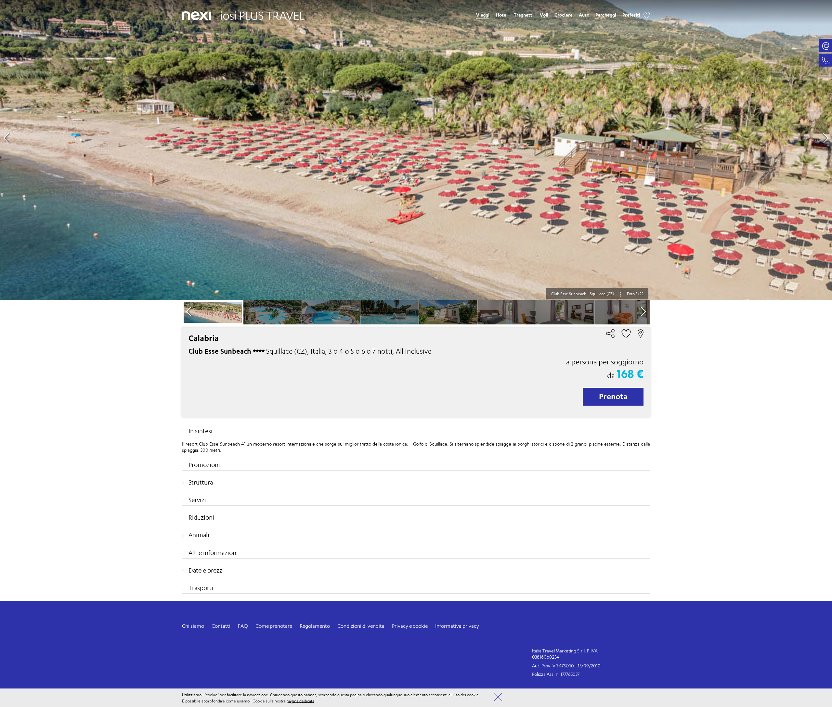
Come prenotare (273, 626)
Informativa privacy (457, 626)
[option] (416, 150)
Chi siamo (193, 626)
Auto (584, 15)
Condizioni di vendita (360, 626)
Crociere (563, 15)
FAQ (243, 626)
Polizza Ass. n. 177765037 (555, 674)
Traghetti (524, 15)
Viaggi (482, 15)
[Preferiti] (647, 15)
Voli (544, 15)
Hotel (502, 15)
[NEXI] (199, 14)
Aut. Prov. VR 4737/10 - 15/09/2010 (566, 665)
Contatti (221, 626)
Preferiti (631, 15)
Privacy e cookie (410, 626)
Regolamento (315, 626)
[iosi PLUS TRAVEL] (260, 14)
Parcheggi (605, 15)
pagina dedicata (300, 700)
